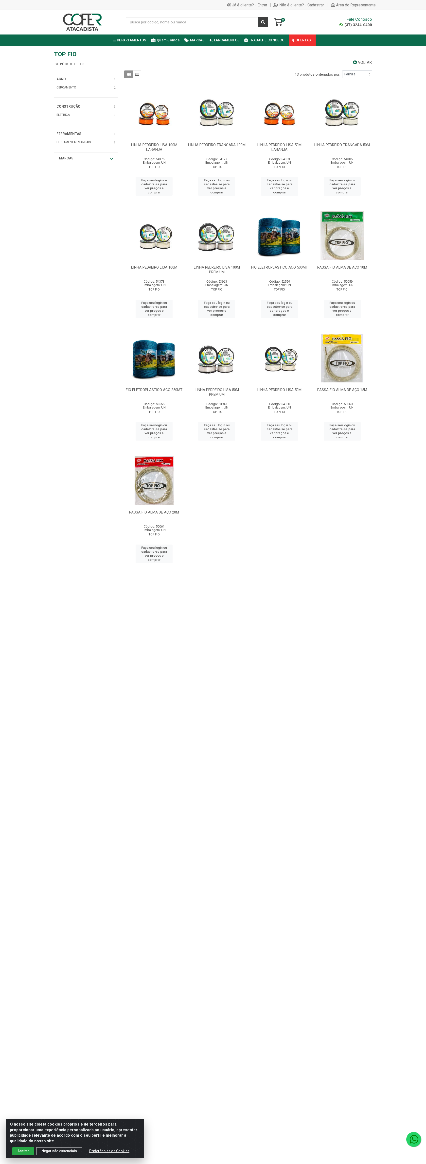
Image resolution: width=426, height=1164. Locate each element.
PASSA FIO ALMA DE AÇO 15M (342, 390)
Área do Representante (356, 5)
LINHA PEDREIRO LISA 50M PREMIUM (217, 392)
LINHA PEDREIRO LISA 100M (154, 267)
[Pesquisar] (263, 22)
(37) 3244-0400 (357, 25)
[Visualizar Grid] (128, 74)
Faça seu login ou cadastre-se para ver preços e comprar (154, 186)
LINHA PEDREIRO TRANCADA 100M (217, 145)
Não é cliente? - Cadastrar (301, 5)
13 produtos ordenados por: (317, 74)
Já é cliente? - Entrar (249, 5)
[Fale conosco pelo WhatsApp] (413, 1139)
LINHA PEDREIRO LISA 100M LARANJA (154, 147)
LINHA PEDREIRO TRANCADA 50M (342, 145)
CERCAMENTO (66, 87)
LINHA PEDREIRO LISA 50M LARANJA (279, 147)
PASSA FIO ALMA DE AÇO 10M (342, 267)
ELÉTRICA (63, 115)
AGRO (61, 79)
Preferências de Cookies (109, 1151)
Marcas (66, 158)
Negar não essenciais (59, 1151)
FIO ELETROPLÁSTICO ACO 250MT (154, 390)
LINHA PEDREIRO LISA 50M (279, 390)
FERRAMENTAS (68, 134)
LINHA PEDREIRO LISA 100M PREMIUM (217, 269)
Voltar (364, 62)
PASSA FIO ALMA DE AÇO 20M (154, 512)
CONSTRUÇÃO (68, 106)
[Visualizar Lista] (137, 74)
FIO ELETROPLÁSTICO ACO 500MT (279, 267)
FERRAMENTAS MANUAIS (73, 142)
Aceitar (23, 1151)
